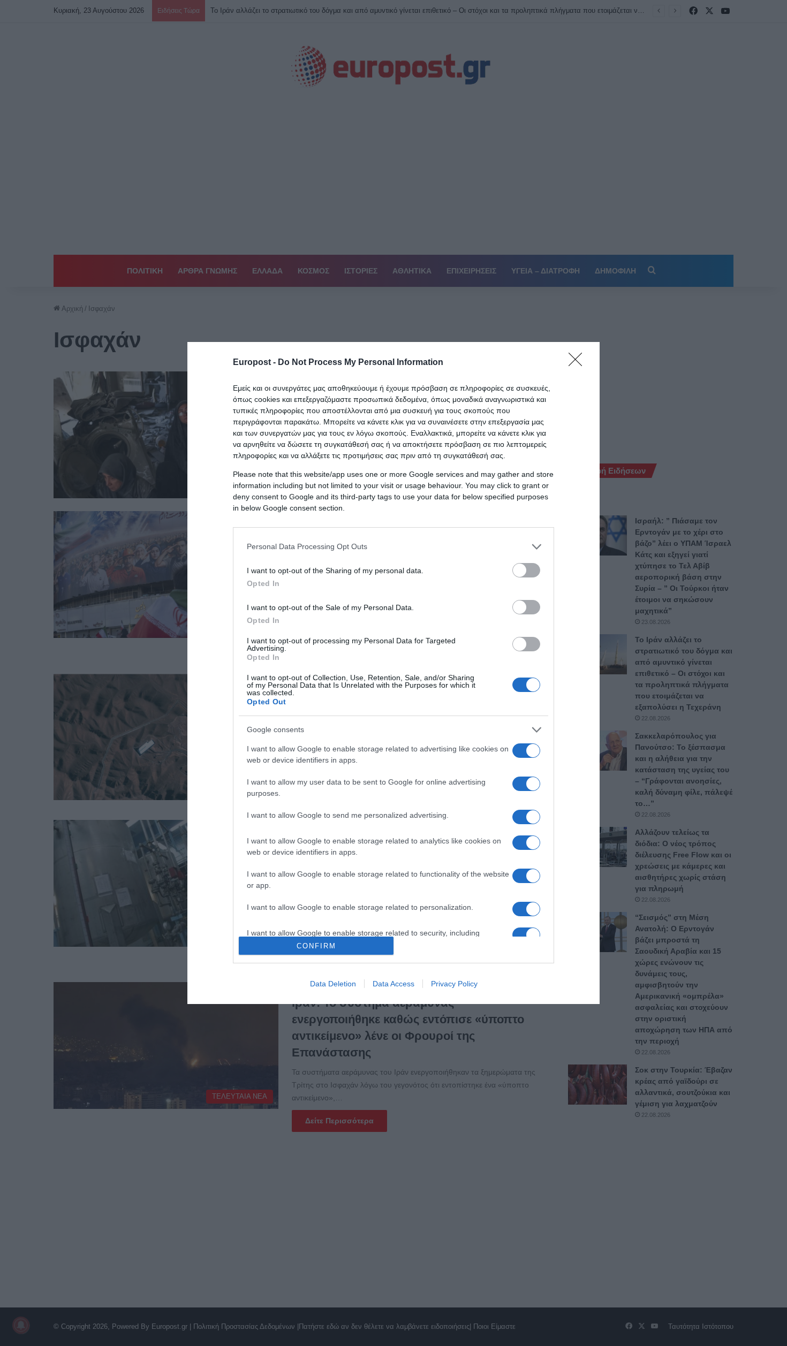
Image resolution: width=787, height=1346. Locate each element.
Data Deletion (333, 983)
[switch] (526, 570)
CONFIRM (316, 946)
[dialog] (393, 673)
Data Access (393, 983)
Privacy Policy (454, 983)
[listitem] (393, 546)
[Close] (579, 363)
